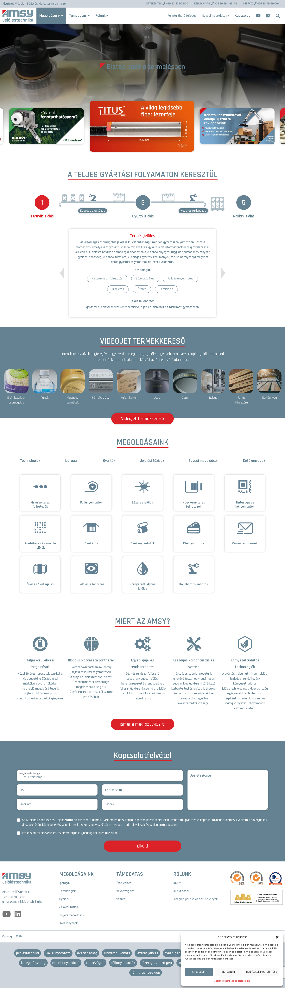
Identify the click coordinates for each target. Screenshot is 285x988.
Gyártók (64, 899)
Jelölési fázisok (69, 907)
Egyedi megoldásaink (215, 16)
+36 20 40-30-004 (261, 3)
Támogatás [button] (78, 15)
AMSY (177, 883)
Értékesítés (123, 883)
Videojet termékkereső (142, 419)
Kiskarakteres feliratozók (40, 504)
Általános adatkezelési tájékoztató (232, 980)
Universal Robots (117, 953)
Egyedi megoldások (71, 915)
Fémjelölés (166, 289)
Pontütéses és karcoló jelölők (40, 545)
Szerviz (121, 899)
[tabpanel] (142, 536)
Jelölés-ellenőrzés (91, 584)
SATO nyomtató (58, 953)
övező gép (172, 953)
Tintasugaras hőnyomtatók (244, 504)
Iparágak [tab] (71, 460)
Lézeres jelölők (142, 502)
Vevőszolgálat (125, 891)
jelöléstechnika (27, 953)
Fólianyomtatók (91, 502)
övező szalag (87, 953)
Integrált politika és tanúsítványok (195, 899)
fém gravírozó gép (145, 972)
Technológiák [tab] (30, 460)
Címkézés (118, 289)
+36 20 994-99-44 (215, 3)
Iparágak (64, 883)
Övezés (141, 289)
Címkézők (91, 543)
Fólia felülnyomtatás (180, 279)
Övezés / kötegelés (40, 584)
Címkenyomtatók (142, 543)
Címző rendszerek (244, 543)
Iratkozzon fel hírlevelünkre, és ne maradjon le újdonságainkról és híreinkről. (69, 833)
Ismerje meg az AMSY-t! (142, 724)
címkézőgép (95, 962)
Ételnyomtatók (193, 543)
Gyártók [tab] (109, 460)
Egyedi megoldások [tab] (203, 460)
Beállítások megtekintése (261, 972)
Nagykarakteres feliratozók (194, 504)
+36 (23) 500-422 (13, 897)
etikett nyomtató (65, 962)
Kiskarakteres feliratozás (107, 279)
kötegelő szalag (33, 962)
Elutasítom (228, 972)
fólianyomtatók (123, 962)
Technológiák (67, 891)
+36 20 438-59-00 (167, 3)
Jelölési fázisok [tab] (152, 460)
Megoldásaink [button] (49, 15)
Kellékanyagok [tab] (254, 460)
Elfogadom (198, 972)
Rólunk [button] (100, 15)
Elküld (142, 846)
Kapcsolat (242, 15)
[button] (277, 937)
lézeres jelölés (147, 953)
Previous (62, 275)
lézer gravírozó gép (157, 962)
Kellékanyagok (68, 923)
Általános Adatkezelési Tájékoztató (49, 820)
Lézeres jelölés (145, 279)
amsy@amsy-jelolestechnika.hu (22, 902)
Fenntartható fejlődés (182, 16)
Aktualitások (181, 891)
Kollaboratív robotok (193, 584)
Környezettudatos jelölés (142, 586)
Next (223, 273)
